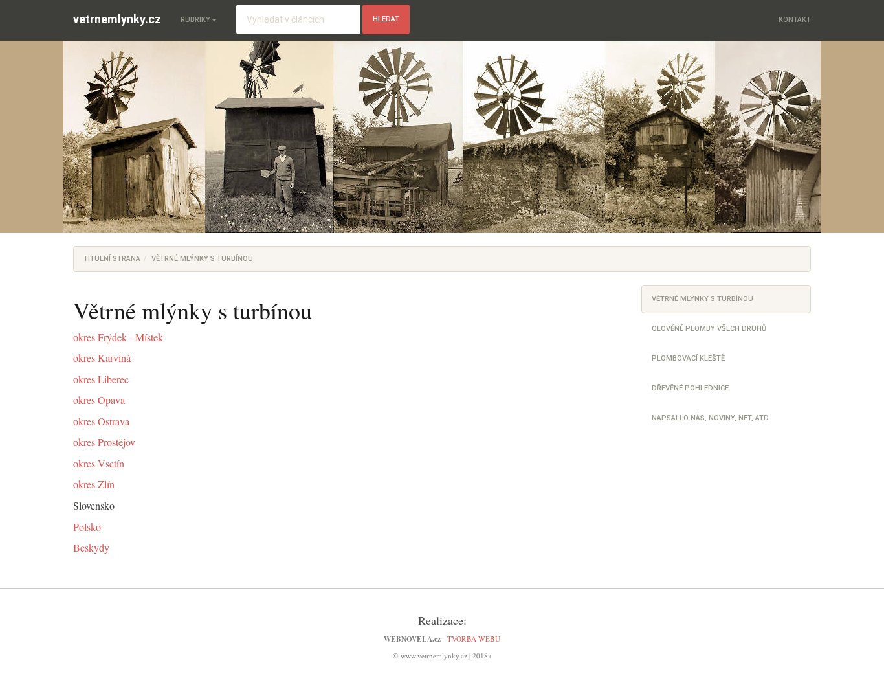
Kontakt (795, 20)
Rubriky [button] (195, 20)
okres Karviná (102, 358)
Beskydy (91, 548)
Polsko (87, 527)
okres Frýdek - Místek (118, 337)
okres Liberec (101, 379)
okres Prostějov (104, 442)
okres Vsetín (98, 463)
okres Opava (99, 400)
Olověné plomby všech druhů (709, 328)
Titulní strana (111, 258)
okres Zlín (94, 484)
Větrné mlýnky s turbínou (702, 299)
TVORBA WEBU (473, 639)
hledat (386, 19)
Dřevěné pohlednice (690, 388)
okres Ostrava (101, 421)
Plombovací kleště (688, 358)
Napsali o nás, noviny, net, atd (710, 418)
